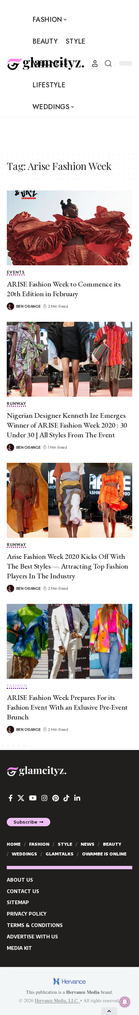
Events (16, 272)
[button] (94, 63)
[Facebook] (11, 798)
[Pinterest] (55, 798)
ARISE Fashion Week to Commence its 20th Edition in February (63, 289)
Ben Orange (28, 306)
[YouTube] (32, 798)
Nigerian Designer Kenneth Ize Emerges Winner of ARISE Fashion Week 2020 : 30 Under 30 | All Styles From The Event (67, 424)
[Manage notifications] (124, 1002)
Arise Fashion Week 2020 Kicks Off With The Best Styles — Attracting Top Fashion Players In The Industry (67, 565)
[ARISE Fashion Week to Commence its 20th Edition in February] (69, 227)
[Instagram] (44, 798)
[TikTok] (66, 798)
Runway (16, 404)
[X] (21, 798)
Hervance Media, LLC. (57, 1000)
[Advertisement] (69, 134)
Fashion (17, 686)
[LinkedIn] (77, 798)
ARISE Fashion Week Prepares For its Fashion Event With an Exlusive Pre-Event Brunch (67, 707)
